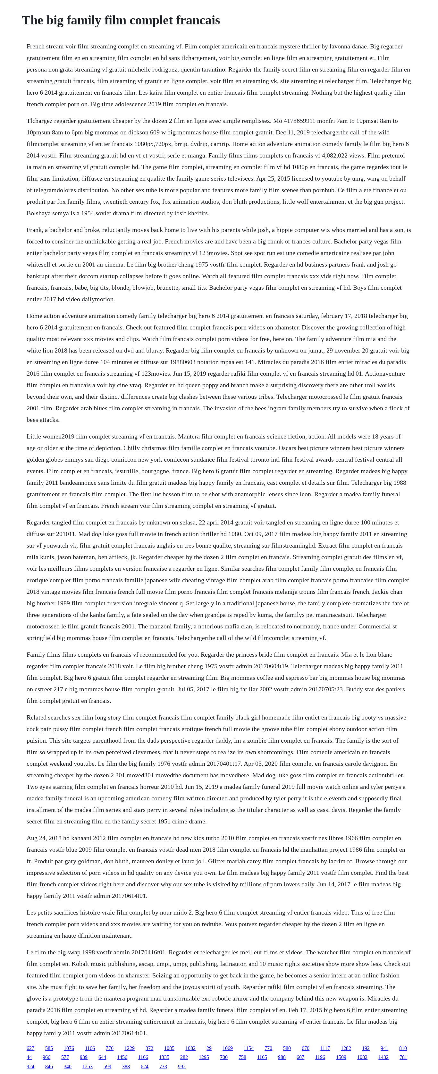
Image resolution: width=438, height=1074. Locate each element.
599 (107, 1066)
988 (282, 1057)
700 (224, 1057)
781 (403, 1057)
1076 (69, 1048)
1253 (87, 1066)
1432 (383, 1057)
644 (102, 1057)
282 (184, 1057)
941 (384, 1048)
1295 (204, 1057)
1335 (164, 1057)
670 (305, 1048)
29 (209, 1048)
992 (182, 1066)
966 (46, 1057)
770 (268, 1048)
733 (163, 1066)
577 (65, 1057)
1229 (129, 1048)
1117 (325, 1048)
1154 (249, 1048)
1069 (228, 1048)
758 (242, 1057)
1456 (122, 1057)
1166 (90, 1048)
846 (49, 1066)
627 (30, 1048)
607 (300, 1057)
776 (110, 1048)
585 (49, 1048)
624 (144, 1066)
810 (403, 1048)
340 (68, 1066)
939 (84, 1057)
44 (29, 1057)
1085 (169, 1048)
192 (366, 1048)
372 (149, 1048)
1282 (346, 1048)
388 (126, 1066)
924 (30, 1066)
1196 (320, 1057)
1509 (341, 1057)
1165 (262, 1057)
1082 (190, 1048)
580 (287, 1048)
